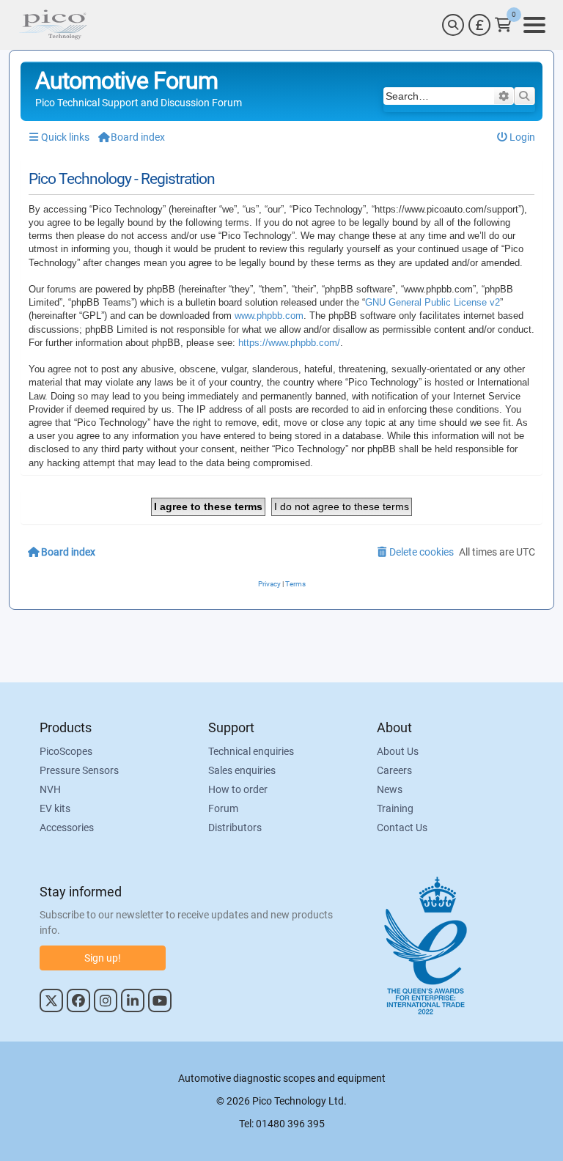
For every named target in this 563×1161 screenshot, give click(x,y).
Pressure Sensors (79, 770)
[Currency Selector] (479, 25)
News (389, 789)
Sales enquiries (242, 770)
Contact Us (402, 827)
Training (395, 808)
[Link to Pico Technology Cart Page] (503, 25)
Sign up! (102, 958)
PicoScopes (66, 751)
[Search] (453, 25)
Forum (223, 808)
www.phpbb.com (269, 315)
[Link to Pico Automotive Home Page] (53, 25)
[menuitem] (516, 137)
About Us (398, 751)
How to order (238, 789)
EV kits (55, 808)
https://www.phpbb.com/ (289, 342)
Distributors (235, 827)
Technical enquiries (251, 751)
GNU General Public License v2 (432, 302)
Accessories (67, 827)
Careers (394, 770)
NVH (50, 789)
